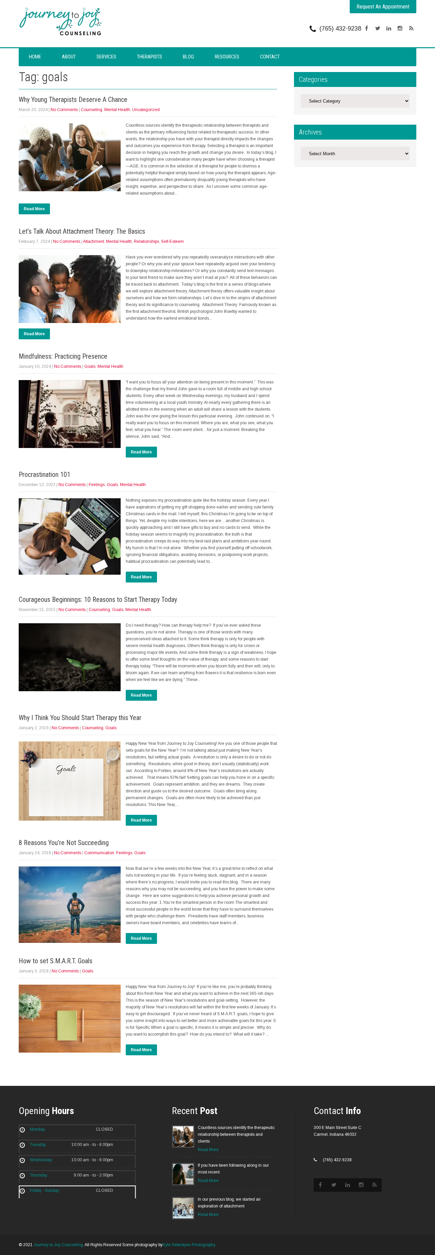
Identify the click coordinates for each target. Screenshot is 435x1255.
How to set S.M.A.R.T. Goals (55, 961)
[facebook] (366, 28)
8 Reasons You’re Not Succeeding (64, 843)
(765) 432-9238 (340, 28)
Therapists (149, 57)
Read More (34, 209)
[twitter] (377, 28)
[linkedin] (389, 28)
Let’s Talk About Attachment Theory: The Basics (82, 231)
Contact (270, 57)
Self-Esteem (172, 241)
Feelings (97, 484)
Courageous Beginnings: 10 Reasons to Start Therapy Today (98, 599)
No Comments (64, 109)
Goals (89, 366)
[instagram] (400, 28)
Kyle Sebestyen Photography (188, 1244)
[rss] (411, 28)
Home (35, 57)
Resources (227, 57)
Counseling (91, 109)
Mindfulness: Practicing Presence (63, 356)
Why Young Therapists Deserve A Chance (73, 99)
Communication (99, 852)
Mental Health (117, 109)
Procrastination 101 (44, 474)
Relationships (146, 241)
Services (106, 57)
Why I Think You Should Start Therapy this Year (80, 718)
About (69, 57)
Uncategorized (146, 109)
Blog (188, 57)
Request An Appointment (383, 6)
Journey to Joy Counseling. (59, 1244)
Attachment (93, 241)
